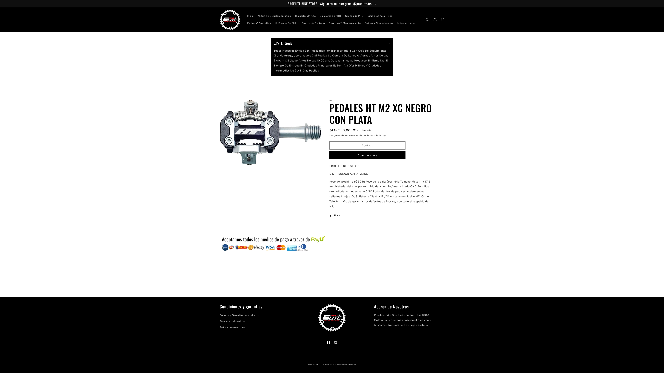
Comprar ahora (367, 155)
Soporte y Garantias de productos (240, 315)
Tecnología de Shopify (346, 364)
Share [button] (336, 215)
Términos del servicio (232, 321)
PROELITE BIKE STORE (326, 364)
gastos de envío (342, 135)
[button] (405, 23)
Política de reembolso (232, 327)
